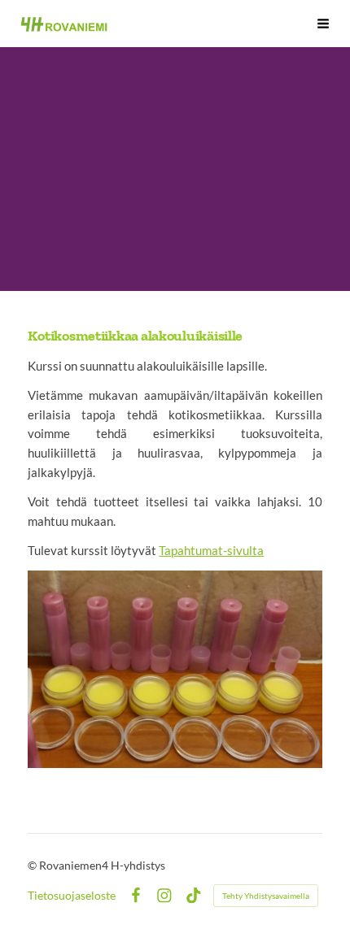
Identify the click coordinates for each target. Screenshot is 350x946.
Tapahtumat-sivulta (211, 550)
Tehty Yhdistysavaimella (265, 895)
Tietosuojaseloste (72, 895)
